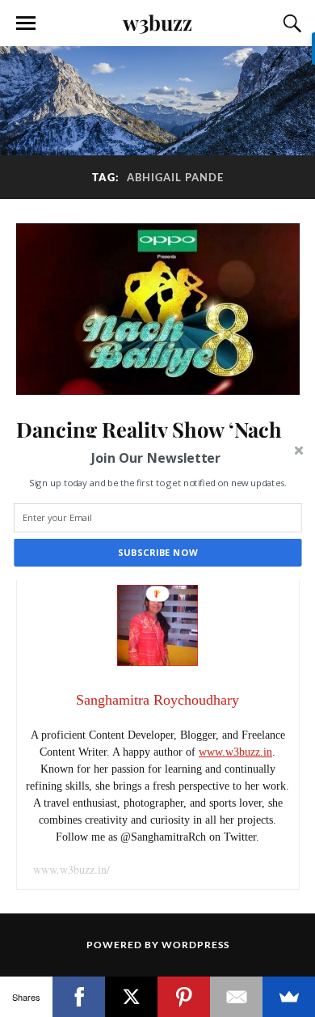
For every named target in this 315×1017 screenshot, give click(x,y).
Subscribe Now (158, 552)
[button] (156, 457)
